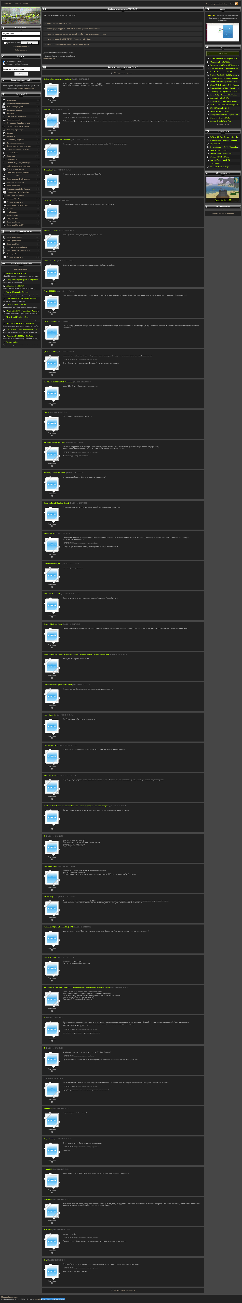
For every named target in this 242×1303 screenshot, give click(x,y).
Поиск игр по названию (15, 62)
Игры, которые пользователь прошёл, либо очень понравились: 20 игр (76, 34)
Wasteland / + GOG (50, 957)
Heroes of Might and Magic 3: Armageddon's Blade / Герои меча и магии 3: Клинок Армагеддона (76, 654)
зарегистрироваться (26, 88)
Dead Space (47, 109)
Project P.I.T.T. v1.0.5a (219, 157)
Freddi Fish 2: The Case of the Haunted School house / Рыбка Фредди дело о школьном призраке (76, 806)
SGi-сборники (12, 215)
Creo (45, 1260)
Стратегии (11, 156)
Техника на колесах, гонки (18, 126)
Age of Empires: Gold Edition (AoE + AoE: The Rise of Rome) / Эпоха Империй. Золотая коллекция (77, 987)
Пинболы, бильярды (15, 182)
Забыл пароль (21, 50)
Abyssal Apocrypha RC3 (220, 160)
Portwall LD (48, 1169)
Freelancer (47, 200)
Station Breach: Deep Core (221, 121)
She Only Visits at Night (219, 167)
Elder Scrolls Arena (50, 866)
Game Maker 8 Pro (50, 533)
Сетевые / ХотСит (14, 199)
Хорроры (10, 113)
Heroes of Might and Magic (53, 624)
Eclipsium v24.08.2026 (15, 286)
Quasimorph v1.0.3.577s (16, 273)
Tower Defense (12, 153)
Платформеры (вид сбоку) (18, 103)
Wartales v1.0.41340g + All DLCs (19, 336)
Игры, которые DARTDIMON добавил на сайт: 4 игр (69, 39)
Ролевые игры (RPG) (15, 107)
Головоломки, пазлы (15, 169)
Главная (7, 3)
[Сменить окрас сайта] (236, 4)
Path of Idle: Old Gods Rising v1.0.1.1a (226, 105)
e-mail (37, 1299)
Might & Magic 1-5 (50, 897)
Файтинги (11, 136)
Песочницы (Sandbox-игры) (18, 123)
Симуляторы (12, 159)
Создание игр (12, 219)
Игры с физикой (13, 120)
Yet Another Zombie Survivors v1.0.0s (21, 330)
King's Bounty (48, 1139)
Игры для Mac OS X (15, 225)
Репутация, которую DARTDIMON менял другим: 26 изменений (73, 29)
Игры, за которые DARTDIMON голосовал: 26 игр (68, 44)
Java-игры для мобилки (17, 247)
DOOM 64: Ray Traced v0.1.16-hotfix (225, 137)
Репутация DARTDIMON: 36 (59, 23)
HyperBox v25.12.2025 (219, 111)
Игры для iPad (13, 244)
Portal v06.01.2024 (50, 291)
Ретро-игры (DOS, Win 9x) (18, 192)
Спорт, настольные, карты (18, 149)
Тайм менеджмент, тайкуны (18, 166)
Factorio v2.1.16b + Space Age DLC (224, 101)
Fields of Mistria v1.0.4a (16, 305)
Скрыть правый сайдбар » (217, 4)
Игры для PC (21, 94)
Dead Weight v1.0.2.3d (219, 108)
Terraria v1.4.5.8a (50, 261)
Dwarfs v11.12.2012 (50, 230)
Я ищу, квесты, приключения (19, 146)
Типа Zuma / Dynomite (16, 176)
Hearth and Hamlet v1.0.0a (17, 317)
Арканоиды (11, 100)
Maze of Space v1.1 (50, 715)
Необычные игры (14, 186)
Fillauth (46, 412)
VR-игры (10, 209)
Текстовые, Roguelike (15, 140)
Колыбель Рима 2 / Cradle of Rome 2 (56, 503)
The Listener (215, 163)
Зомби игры (12, 212)
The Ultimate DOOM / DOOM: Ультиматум (58, 382)
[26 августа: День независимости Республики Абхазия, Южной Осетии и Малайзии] (21, 16)
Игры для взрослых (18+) (17, 205)
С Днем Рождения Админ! (52, 563)
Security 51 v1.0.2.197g (219, 98)
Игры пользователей (15, 195)
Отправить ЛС (49, 59)
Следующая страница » (125, 73)
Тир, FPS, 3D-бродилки (16, 116)
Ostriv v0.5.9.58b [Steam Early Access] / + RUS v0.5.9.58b (29, 311)
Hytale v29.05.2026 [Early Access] (20, 323)
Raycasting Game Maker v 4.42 (54, 442)
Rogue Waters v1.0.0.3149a (17, 292)
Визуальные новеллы (15, 143)
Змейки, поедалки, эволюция (18, 163)
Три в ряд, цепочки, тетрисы (18, 172)
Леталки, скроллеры (15, 130)
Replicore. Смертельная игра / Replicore (57, 79)
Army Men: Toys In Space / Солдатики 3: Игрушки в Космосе (31, 280)
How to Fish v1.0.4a (218, 150)
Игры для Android (14, 237)
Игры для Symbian (14, 254)
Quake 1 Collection (50, 321)
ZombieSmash (48, 170)
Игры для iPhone (14, 241)
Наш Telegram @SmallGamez (53, 1299)
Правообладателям (9, 1297)
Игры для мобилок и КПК (21, 231)
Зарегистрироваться (21, 47)
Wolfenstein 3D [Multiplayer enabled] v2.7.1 (58, 927)
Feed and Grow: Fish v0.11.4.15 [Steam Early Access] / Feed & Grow (33, 298)
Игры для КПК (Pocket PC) (18, 250)
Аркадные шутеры (14, 110)
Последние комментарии (21, 263)
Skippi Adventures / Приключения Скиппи (58, 685)
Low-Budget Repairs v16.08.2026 (223, 95)
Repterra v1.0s (12, 342)
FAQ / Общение (21, 3)
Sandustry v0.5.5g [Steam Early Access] (226, 91)
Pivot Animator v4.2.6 (51, 745)
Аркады (10, 133)
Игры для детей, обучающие (18, 179)
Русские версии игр (15, 202)
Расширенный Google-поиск (17, 64)
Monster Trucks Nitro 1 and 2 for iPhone (57, 140)
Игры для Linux (13, 222)
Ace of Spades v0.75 (223, 200)
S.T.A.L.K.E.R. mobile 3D (52, 594)
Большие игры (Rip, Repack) (18, 189)
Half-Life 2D (48, 1108)
